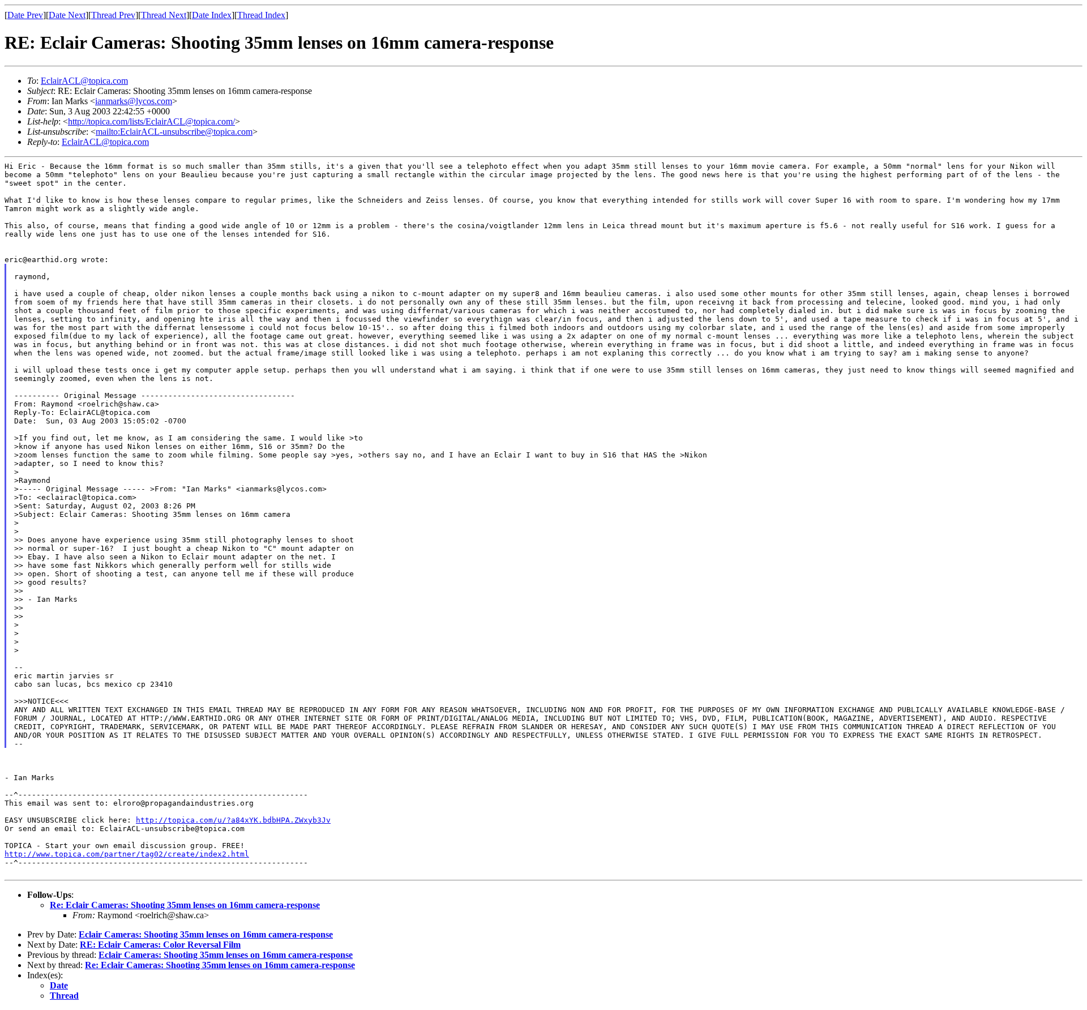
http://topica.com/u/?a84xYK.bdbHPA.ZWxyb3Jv (233, 820)
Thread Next (163, 15)
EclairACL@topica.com (84, 80)
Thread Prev (113, 15)
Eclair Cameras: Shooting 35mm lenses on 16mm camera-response (206, 934)
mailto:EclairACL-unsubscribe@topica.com (174, 131)
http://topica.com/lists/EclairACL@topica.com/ (151, 121)
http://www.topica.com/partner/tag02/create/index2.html (127, 854)
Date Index (212, 15)
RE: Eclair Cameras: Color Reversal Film (160, 944)
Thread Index (261, 15)
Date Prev (25, 15)
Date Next (67, 15)
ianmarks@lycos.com (133, 101)
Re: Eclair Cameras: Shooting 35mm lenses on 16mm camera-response (185, 905)
